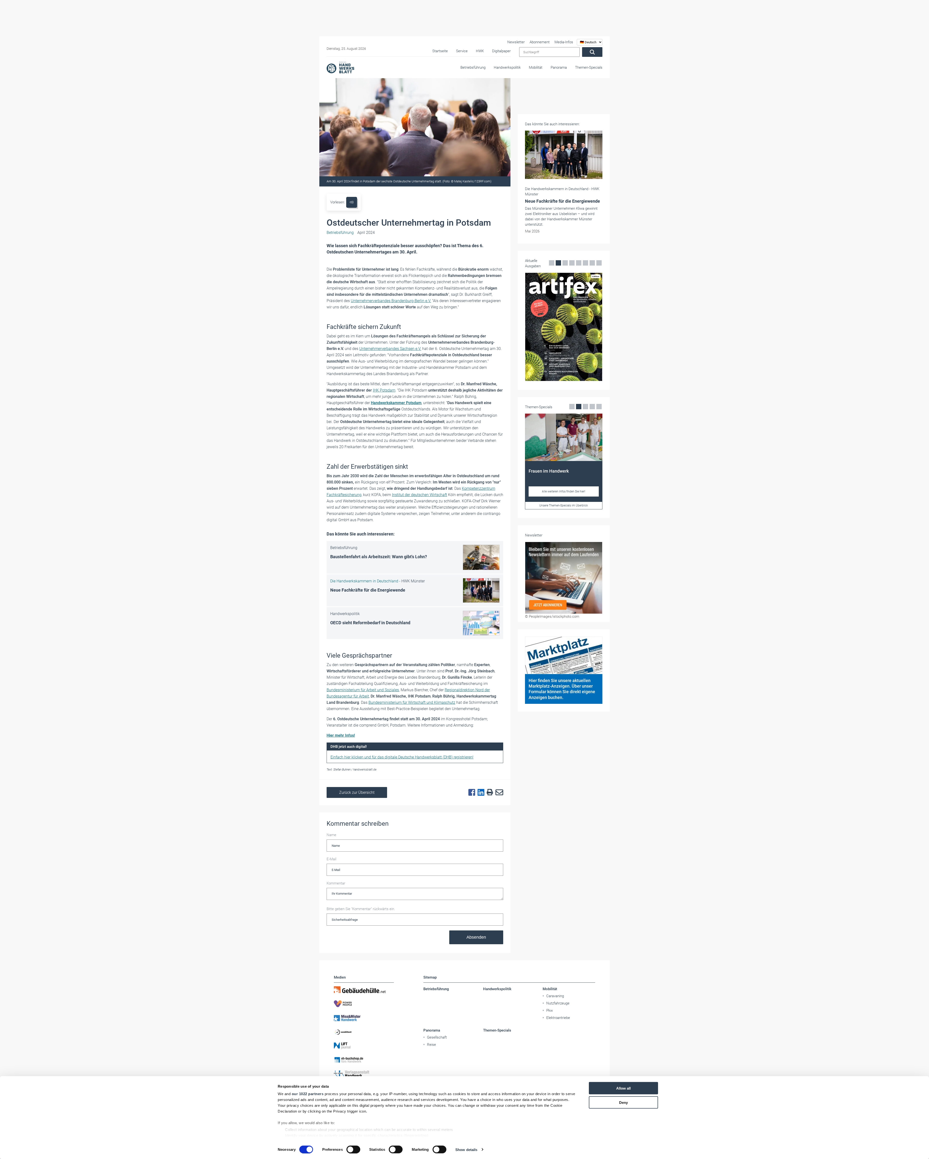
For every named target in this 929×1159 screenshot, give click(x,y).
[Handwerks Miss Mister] (364, 1017)
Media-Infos (563, 42)
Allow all (623, 1088)
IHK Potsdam (384, 390)
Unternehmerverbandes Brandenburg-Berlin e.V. (391, 300)
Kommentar (336, 883)
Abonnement (540, 42)
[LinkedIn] (479, 792)
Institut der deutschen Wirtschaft (419, 494)
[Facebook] (470, 792)
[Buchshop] (364, 1059)
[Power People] (364, 1003)
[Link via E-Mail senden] (498, 792)
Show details (466, 1149)
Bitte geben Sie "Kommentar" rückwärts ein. (361, 909)
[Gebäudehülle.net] (364, 989)
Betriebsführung (473, 67)
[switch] (353, 1149)
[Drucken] (488, 792)
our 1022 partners (308, 1094)
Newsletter (516, 42)
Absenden (476, 937)
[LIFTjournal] (364, 1045)
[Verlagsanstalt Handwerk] (364, 1073)
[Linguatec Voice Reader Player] (351, 202)
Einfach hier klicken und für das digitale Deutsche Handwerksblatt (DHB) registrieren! (401, 757)
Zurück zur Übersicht (357, 792)
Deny (623, 1102)
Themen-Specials (588, 67)
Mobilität (535, 67)
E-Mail (331, 859)
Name (331, 835)
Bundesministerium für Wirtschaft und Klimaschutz (411, 702)
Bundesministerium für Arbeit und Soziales (363, 690)
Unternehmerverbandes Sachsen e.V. (390, 348)
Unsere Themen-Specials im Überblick (532, 505)
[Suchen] (592, 52)
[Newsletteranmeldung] (563, 578)
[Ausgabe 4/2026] (532, 327)
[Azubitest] (364, 1031)
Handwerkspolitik (507, 67)
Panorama (559, 67)
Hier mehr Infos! (341, 735)
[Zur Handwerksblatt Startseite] (340, 67)
